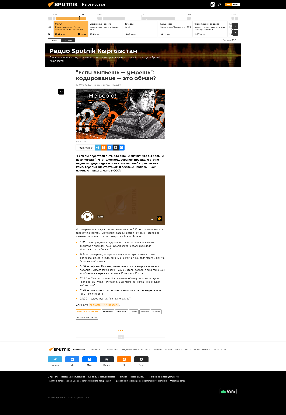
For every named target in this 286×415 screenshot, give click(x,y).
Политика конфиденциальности (163, 376)
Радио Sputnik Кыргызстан (88, 312)
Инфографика (202, 349)
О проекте (53, 376)
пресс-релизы (137, 376)
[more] (61, 92)
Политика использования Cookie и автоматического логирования (79, 380)
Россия (158, 349)
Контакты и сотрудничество (101, 376)
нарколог (145, 312)
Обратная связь (177, 380)
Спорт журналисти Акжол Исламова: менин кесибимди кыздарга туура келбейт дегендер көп (69, 31)
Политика (113, 349)
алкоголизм (108, 312)
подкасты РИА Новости (104, 304)
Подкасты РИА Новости (87, 317)
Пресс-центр (219, 349)
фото (188, 349)
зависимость (121, 312)
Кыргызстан (97, 349)
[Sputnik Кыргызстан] (64, 8)
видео (178, 349)
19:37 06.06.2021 (84, 85)
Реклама (123, 376)
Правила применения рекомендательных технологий (141, 380)
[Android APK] (228, 391)
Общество (156, 312)
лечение (133, 312)
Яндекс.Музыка (157, 217)
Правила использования (73, 376)
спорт (168, 349)
